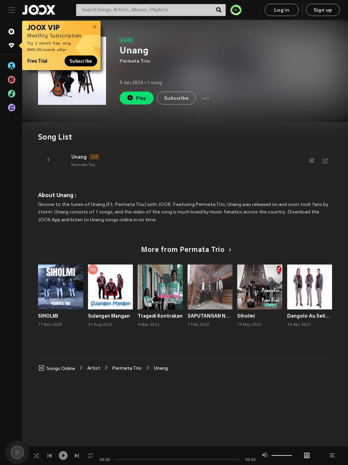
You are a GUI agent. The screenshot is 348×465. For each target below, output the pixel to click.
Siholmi (246, 316)
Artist (93, 368)
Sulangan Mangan (109, 316)
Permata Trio (135, 61)
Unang (79, 157)
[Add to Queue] (311, 160)
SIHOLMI (48, 316)
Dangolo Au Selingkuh (309, 316)
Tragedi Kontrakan (160, 316)
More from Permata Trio (183, 250)
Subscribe (81, 61)
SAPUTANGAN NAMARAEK (210, 316)
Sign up (323, 10)
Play (141, 98)
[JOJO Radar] (236, 10)
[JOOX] (39, 10)
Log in (281, 10)
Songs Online (61, 368)
